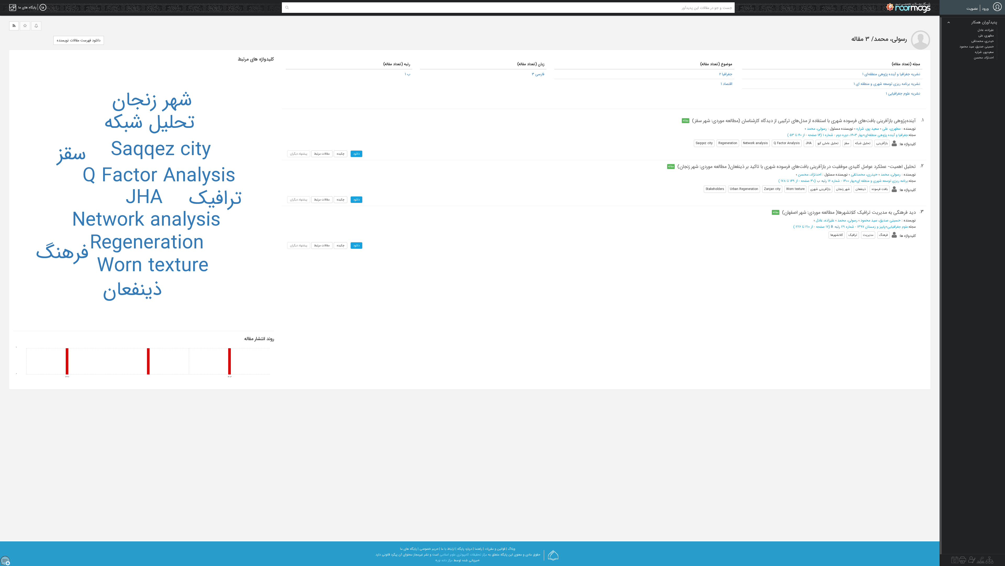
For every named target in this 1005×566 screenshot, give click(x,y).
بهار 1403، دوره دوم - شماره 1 (843, 135)
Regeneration (147, 243)
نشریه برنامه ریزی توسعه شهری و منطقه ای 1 (887, 84)
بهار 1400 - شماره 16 (841, 181)
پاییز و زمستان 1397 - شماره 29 (863, 227)
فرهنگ (62, 253)
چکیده (340, 153)
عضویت (972, 9)
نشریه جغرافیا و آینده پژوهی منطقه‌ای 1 (891, 74)
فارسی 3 (538, 74)
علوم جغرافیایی (897, 227)
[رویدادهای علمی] (954, 561)
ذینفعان (132, 290)
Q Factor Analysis (159, 176)
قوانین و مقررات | (494, 548)
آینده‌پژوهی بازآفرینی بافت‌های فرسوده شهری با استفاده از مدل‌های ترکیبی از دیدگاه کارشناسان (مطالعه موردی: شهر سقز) (804, 120)
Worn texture (153, 266)
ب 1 (407, 74)
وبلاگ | (510, 548)
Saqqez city (161, 150)
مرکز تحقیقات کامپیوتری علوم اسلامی (463, 554)
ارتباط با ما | (447, 548)
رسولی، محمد (817, 129)
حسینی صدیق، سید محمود (881, 220)
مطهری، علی (891, 129)
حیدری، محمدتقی (864, 174)
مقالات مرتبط (322, 153)
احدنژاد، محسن (809, 174)
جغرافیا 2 (725, 74)
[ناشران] (962, 561)
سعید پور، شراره (867, 129)
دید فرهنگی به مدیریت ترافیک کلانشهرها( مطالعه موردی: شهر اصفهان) (849, 212)
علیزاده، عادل (825, 220)
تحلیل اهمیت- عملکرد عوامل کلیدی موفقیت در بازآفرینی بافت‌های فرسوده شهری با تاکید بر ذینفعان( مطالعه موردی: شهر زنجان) (796, 166)
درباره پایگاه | (463, 548)
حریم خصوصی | (428, 548)
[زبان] (43, 7)
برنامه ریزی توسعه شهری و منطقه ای (882, 181)
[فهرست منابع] (989, 561)
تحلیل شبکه (149, 123)
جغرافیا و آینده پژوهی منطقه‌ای (886, 135)
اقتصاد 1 (726, 84)
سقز (71, 154)
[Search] (287, 7)
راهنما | (477, 548)
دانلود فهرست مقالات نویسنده (78, 40)
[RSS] (14, 25)
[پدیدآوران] (971, 561)
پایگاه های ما (408, 548)
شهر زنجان (152, 100)
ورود (985, 9)
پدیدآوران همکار (984, 22)
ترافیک (215, 199)
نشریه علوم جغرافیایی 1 (903, 93)
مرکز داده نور (445, 560)
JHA (144, 198)
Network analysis (146, 220)
